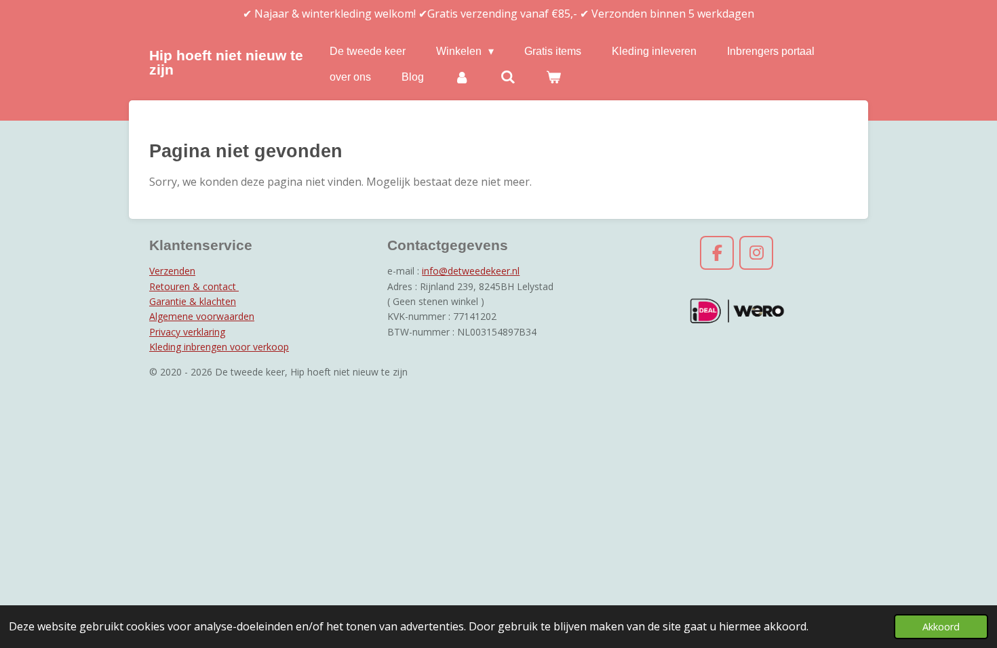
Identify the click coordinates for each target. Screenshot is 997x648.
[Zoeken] (507, 77)
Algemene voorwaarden (201, 316)
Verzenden (172, 270)
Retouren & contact (194, 286)
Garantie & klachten (192, 301)
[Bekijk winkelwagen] (553, 77)
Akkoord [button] (941, 626)
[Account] (462, 77)
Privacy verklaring (187, 331)
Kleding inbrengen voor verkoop (219, 346)
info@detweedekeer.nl (471, 270)
